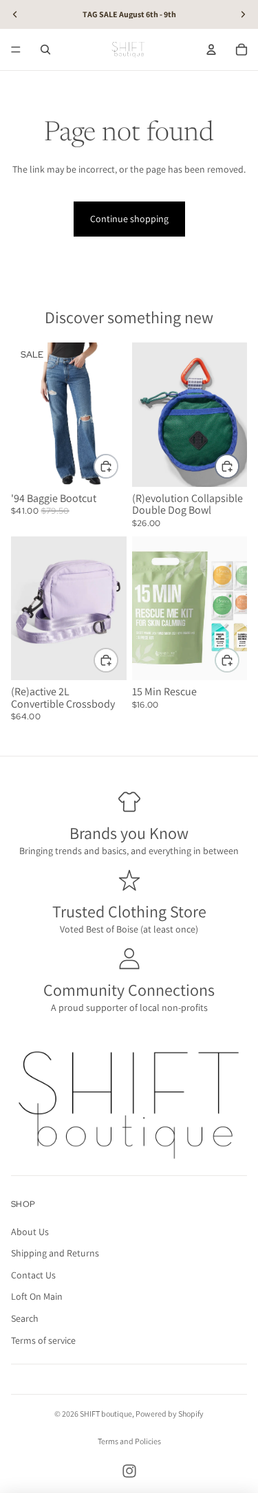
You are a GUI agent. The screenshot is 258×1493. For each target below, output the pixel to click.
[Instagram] (129, 1471)
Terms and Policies (129, 1441)
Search (25, 1318)
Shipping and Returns (55, 1253)
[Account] (211, 49)
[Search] (45, 49)
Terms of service (43, 1340)
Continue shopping (129, 218)
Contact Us (33, 1275)
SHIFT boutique (106, 1413)
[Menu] (16, 49)
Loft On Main (37, 1297)
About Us (30, 1231)
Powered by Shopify (170, 1413)
